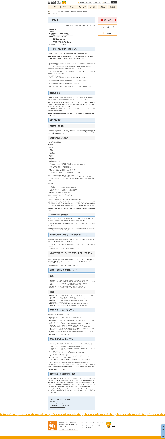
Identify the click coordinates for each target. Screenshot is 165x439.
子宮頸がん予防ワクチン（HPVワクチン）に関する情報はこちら (71, 164)
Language (82, 2)
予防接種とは (53, 31)
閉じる (161, 424)
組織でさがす (106, 2)
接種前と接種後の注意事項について (58, 36)
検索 (114, 2)
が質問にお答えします (163, 431)
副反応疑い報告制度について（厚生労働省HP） (61, 265)
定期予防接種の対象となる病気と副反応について (61, 35)
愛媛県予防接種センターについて (63, 42)
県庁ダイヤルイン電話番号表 (68, 429)
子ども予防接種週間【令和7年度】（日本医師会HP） (61, 83)
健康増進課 (79, 11)
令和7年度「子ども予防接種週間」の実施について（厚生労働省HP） (65, 77)
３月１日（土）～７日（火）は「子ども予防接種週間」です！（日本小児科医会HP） (68, 86)
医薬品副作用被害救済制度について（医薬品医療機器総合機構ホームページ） (71, 390)
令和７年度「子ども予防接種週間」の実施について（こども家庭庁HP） (65, 80)
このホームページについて (88, 422)
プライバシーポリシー (87, 427)
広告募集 (99, 425)
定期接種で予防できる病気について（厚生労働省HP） (62, 248)
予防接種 (53, 13)
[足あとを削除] (56, 13)
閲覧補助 (89, 2)
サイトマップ (100, 422)
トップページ (54, 11)
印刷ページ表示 (92, 25)
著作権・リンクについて (87, 425)
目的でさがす (97, 2)
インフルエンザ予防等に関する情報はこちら (66, 187)
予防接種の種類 (53, 33)
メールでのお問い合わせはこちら (57, 407)
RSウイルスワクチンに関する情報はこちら (66, 172)
